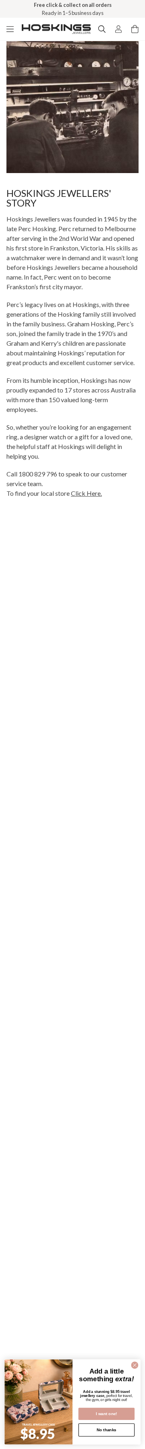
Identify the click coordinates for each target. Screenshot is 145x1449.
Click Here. (86, 493)
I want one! (106, 1413)
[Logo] (56, 29)
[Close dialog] (135, 1365)
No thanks (106, 1430)
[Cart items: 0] (135, 29)
